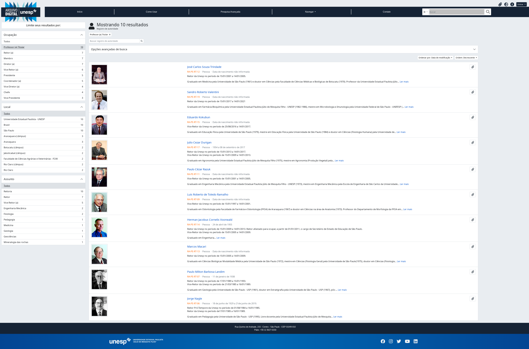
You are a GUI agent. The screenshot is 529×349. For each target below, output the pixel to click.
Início (79, 12)
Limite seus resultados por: (43, 25)
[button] (500, 4)
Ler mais (404, 81)
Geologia (43, 231)
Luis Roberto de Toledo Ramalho (207, 194)
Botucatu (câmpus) (43, 148)
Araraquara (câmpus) (43, 137)
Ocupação (10, 35)
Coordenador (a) (43, 81)
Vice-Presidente (43, 98)
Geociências (43, 237)
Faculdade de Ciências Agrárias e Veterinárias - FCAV (43, 159)
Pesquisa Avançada (230, 12)
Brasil (43, 125)
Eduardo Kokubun (198, 117)
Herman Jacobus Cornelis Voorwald (209, 219)
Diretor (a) (43, 65)
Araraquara (43, 142)
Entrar (521, 4)
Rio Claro (43, 171)
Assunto (9, 179)
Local (7, 107)
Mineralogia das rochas (43, 243)
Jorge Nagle (194, 298)
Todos (7, 41)
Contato (387, 12)
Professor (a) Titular (43, 48)
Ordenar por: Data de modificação (435, 57)
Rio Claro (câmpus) (43, 165)
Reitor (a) (43, 53)
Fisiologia (43, 214)
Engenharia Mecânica (43, 209)
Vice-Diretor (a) (43, 87)
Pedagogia (43, 220)
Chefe (43, 93)
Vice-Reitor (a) (43, 70)
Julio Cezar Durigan (199, 142)
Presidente (43, 76)
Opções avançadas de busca (109, 49)
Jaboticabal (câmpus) (43, 154)
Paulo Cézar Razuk (198, 169)
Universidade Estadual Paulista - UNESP (43, 120)
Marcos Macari (196, 246)
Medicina (43, 226)
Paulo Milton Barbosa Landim (206, 271)
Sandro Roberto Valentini (203, 92)
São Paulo (43, 131)
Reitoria (43, 192)
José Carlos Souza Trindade (204, 67)
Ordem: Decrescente (465, 57)
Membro (43, 59)
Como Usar (151, 12)
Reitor (43, 197)
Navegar (309, 12)
